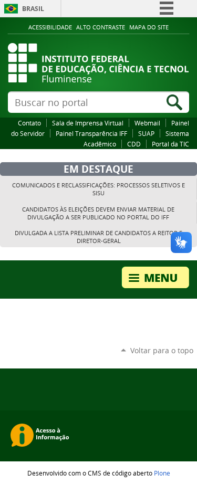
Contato (29, 123)
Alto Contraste (100, 27)
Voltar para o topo (161, 350)
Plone (162, 473)
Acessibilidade (50, 27)
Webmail (147, 123)
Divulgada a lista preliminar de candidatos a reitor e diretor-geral (98, 237)
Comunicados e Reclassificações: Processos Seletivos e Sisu (98, 189)
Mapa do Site (149, 27)
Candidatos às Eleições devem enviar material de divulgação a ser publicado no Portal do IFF (98, 213)
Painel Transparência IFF (91, 133)
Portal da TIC (170, 144)
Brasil (33, 8)
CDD (134, 144)
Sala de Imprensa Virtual (87, 123)
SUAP (146, 133)
